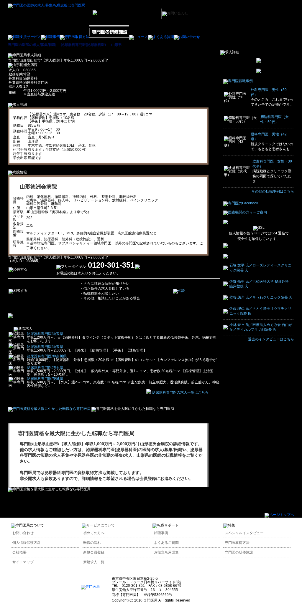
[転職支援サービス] (24, 37)
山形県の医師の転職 (155, 455)
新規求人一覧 (93, 562)
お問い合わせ (23, 533)
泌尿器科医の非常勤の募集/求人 (102, 455)
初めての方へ (93, 533)
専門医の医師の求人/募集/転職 (32, 45)
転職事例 (161, 533)
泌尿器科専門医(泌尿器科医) (83, 45)
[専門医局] (90, 586)
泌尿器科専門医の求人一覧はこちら (180, 392)
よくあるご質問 (166, 543)
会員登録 (147, 478)
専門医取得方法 (237, 543)
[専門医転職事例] (238, 81)
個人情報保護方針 (26, 543)
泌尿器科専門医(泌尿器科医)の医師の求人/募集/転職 (134, 449)
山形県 (116, 45)
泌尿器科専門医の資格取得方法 (73, 472)
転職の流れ (92, 543)
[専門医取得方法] (74, 37)
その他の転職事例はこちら (273, 191)
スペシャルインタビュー (244, 533)
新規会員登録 (93, 552)
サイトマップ (23, 562)
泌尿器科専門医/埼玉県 (45, 334)
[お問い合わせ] (187, 37)
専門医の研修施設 (239, 552)
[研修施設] (109, 37)
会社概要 (19, 552)
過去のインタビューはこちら (271, 339)
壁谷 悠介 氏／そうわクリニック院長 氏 (260, 297)
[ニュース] (138, 37)
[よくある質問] (161, 37)
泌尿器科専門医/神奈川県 (47, 356)
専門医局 (28, 472)
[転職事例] (50, 37)
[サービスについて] (98, 525)
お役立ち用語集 (166, 552)
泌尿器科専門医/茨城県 (45, 379)
